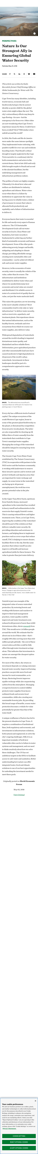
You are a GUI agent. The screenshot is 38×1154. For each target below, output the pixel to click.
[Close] (35, 1101)
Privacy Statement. (9, 1128)
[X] (14, 74)
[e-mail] (34, 74)
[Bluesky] (29, 74)
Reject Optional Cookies (19, 1142)
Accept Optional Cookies (19, 1148)
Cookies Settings (19, 1136)
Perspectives (9, 41)
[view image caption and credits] (34, 33)
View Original (19, 795)
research (26, 626)
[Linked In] (19, 74)
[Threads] (24, 74)
